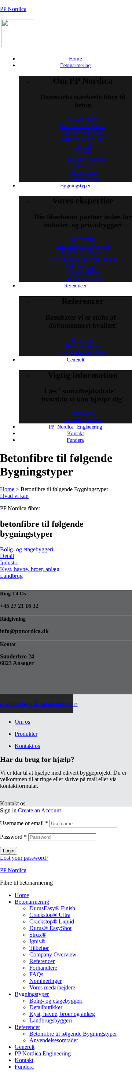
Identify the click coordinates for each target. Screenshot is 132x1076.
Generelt (24, 1047)
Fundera (24, 1067)
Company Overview (53, 954)
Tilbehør (39, 948)
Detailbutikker (45, 1007)
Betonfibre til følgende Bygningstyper (73, 1034)
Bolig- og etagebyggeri (55, 1001)
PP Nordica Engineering (43, 1053)
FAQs (36, 974)
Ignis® (37, 941)
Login (8, 850)
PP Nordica (13, 9)
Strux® (37, 935)
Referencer (42, 961)
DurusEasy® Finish (52, 908)
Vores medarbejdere (52, 987)
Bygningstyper (32, 994)
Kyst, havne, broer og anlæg (62, 1014)
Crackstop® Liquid (51, 921)
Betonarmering (32, 902)
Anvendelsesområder (53, 1040)
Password (13, 837)
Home (22, 895)
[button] (14, 496)
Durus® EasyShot (50, 928)
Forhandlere (43, 968)
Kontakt (24, 1060)
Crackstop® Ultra (49, 915)
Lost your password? (24, 858)
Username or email (24, 823)
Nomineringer (45, 981)
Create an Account (39, 810)
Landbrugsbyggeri (50, 1020)
